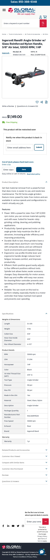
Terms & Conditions (20, 557)
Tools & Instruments (15, 34)
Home (4, 34)
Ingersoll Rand (6, 53)
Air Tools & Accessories (32, 34)
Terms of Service (42, 540)
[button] (25, 181)
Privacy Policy (42, 536)
